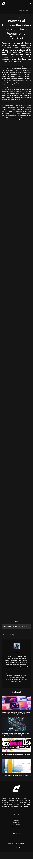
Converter (16, 829)
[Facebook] (13, 847)
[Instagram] (19, 847)
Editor (16, 653)
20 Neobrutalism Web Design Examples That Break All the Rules (16, 755)
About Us (16, 818)
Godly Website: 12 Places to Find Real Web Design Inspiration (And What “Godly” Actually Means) (16, 713)
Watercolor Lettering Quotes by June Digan (15, 626)
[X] (16, 847)
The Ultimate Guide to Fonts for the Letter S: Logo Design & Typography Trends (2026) (15, 734)
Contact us (16, 820)
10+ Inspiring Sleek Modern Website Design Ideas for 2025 (16, 776)
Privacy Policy (16, 824)
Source (16, 621)
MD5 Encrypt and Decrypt (17, 826)
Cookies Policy (16, 822)
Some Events (16, 833)
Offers (16, 831)
